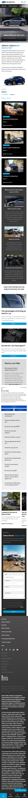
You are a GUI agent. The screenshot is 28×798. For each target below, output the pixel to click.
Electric (4, 89)
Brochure (9, 98)
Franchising (4, 666)
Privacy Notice (4, 653)
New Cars (4, 6)
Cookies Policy (5, 655)
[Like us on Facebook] (2, 650)
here (15, 401)
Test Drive (4, 98)
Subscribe (13, 611)
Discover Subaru (5, 635)
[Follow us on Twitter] (10, 650)
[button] (4, 387)
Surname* (7, 586)
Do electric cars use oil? (11, 447)
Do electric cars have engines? (10, 431)
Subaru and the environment (7, 672)
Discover (12, 94)
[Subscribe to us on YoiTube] (17, 650)
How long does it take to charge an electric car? (11, 369)
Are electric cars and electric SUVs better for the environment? (12, 414)
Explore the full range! (7, 523)
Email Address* (8, 593)
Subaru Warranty (5, 664)
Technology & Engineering (8, 638)
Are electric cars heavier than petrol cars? (13, 459)
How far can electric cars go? (12, 437)
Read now (13, 323)
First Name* (7, 580)
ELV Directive (4, 669)
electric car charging (14, 384)
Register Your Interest (7, 125)
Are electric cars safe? (11, 470)
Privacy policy (23, 387)
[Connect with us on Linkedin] (14, 650)
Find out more (13, 356)
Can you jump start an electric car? (13, 442)
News (3, 645)
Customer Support (6, 642)
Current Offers (21, 790)
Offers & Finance (6, 628)
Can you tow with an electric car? (12, 421)
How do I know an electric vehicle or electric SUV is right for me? (12, 476)
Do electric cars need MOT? (12, 426)
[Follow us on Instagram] (6, 650)
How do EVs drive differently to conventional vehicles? (12, 484)
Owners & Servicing (6, 631)
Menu (24, 2)
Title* (6, 574)
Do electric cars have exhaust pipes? (13, 453)
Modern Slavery (5, 661)
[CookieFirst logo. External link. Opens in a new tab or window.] (1, 389)
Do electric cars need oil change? (11, 465)
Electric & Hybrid (13, 6)
